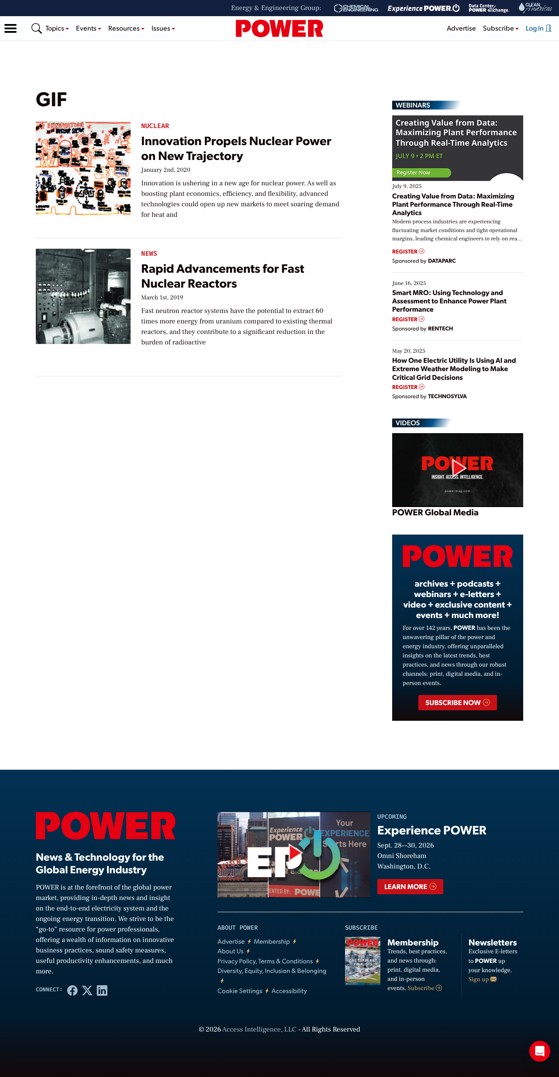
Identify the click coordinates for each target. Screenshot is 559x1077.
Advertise (461, 27)
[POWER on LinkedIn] (102, 990)
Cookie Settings (239, 991)
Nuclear (155, 126)
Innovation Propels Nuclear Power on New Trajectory (236, 147)
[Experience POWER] (424, 8)
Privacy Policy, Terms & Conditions (265, 961)
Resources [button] (124, 27)
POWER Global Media (435, 512)
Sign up (479, 979)
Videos (408, 422)
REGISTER (405, 251)
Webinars (413, 104)
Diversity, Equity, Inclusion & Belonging (272, 970)
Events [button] (87, 27)
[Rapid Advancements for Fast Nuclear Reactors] (83, 294)
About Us (230, 951)
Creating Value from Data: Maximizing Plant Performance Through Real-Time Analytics (453, 204)
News (149, 253)
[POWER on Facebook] (72, 990)
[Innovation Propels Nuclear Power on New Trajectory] (83, 167)
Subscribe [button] (499, 27)
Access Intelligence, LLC (259, 1029)
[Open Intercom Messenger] (539, 1051)
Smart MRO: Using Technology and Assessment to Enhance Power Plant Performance (449, 300)
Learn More (406, 886)
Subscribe (422, 988)
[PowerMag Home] (279, 28)
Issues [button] (162, 27)
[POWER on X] (87, 990)
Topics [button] (55, 27)
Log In (535, 27)
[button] (10, 28)
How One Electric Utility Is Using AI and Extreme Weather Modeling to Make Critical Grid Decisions (454, 368)
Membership (272, 941)
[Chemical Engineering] (356, 8)
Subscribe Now (453, 702)
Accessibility (289, 991)
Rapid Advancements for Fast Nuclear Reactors (222, 275)
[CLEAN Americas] (536, 8)
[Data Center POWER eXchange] (489, 8)
